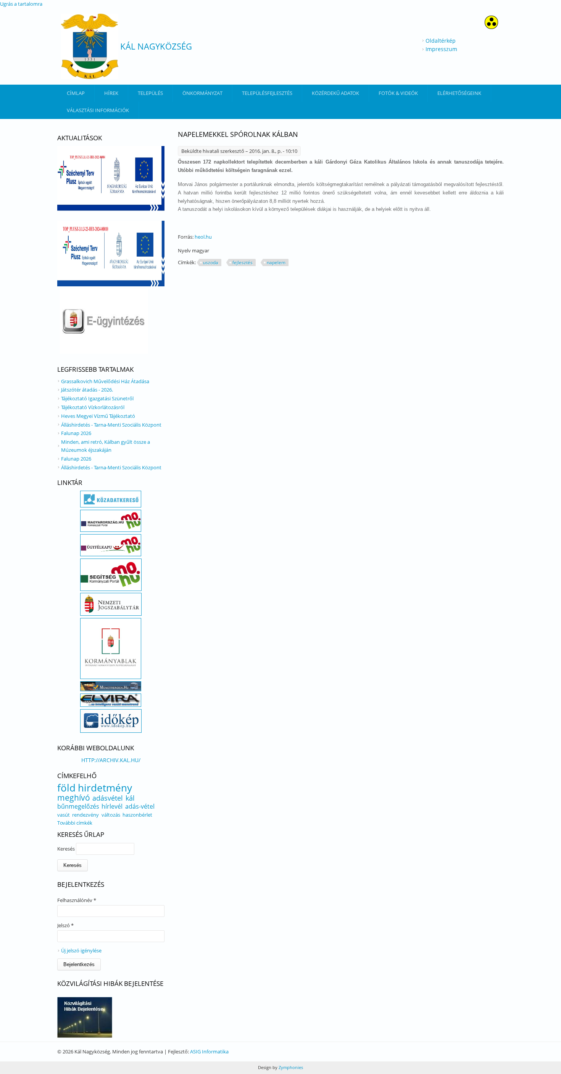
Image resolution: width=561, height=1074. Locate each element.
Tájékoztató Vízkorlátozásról (92, 407)
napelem (276, 262)
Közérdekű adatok (335, 93)
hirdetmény (105, 788)
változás (111, 814)
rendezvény (85, 814)
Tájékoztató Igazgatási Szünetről (97, 398)
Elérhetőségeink (459, 93)
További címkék (74, 822)
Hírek (111, 93)
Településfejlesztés (267, 93)
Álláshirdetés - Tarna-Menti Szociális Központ (111, 424)
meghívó (73, 797)
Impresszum (441, 49)
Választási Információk (98, 110)
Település (150, 93)
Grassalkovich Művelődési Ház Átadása (105, 381)
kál (130, 798)
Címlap (76, 93)
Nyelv (185, 250)
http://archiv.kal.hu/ (110, 760)
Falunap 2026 (76, 433)
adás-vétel (140, 806)
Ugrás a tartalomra (21, 3)
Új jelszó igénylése (81, 950)
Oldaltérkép (441, 40)
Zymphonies (290, 1067)
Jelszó (65, 925)
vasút (63, 814)
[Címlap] (89, 46)
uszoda (210, 262)
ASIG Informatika (209, 1051)
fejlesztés (242, 262)
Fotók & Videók (398, 93)
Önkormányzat (202, 93)
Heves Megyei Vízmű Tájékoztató (98, 416)
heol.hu (203, 236)
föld (66, 788)
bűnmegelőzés (78, 806)
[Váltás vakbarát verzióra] (491, 27)
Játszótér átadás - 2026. (87, 389)
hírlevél (112, 806)
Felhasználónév (76, 900)
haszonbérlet (137, 814)
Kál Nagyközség (156, 46)
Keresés (66, 848)
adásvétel (107, 798)
